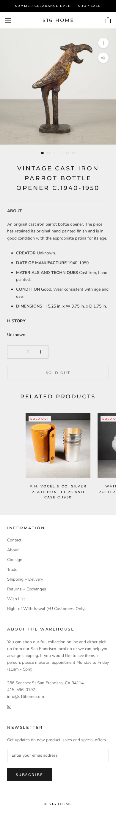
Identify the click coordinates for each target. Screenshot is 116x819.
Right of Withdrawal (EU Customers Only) (46, 609)
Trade (12, 569)
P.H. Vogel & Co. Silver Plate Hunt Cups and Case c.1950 (58, 491)
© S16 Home (58, 804)
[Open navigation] (8, 20)
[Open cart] (108, 20)
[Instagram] (9, 706)
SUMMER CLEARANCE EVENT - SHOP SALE (58, 6)
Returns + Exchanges (26, 589)
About (13, 550)
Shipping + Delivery (25, 579)
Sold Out (58, 372)
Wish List (16, 599)
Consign (14, 560)
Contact (14, 540)
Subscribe (29, 774)
